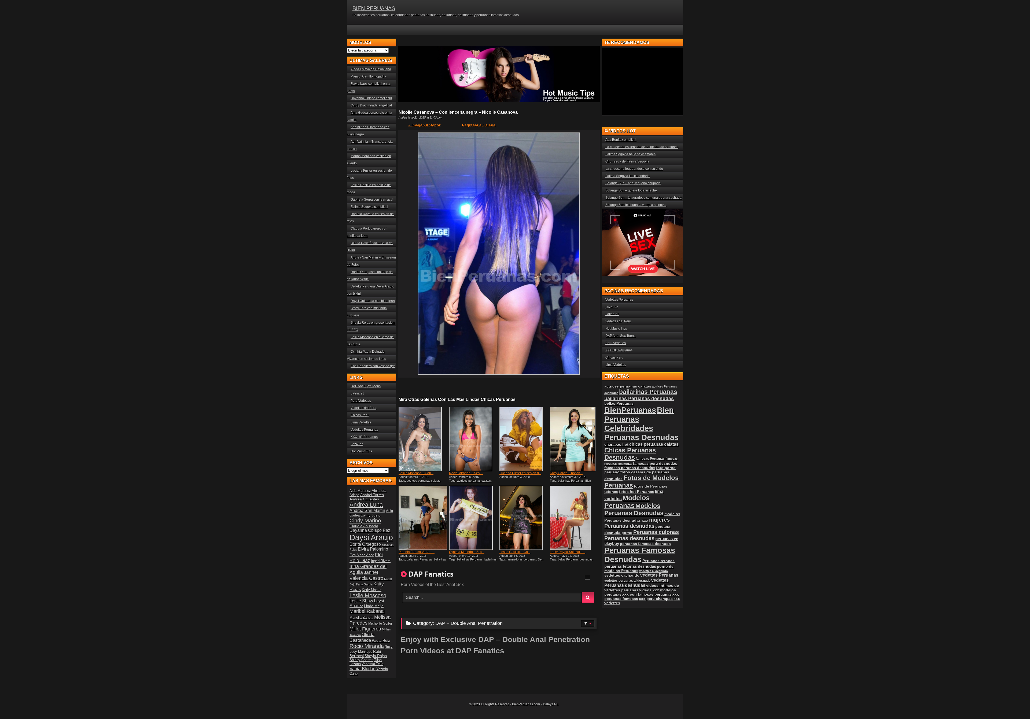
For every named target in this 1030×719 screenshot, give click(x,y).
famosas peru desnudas (655, 463)
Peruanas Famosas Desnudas (639, 555)
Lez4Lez (357, 444)
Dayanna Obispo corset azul (371, 98)
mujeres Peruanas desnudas (637, 523)
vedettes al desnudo (653, 571)
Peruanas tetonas (658, 561)
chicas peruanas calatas (654, 444)
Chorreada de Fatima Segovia (627, 161)
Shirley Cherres (361, 660)
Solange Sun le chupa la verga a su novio (635, 205)
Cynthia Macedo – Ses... (466, 552)
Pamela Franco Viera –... (417, 552)
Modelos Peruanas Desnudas (634, 509)
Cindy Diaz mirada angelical (371, 105)
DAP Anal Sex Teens (366, 386)
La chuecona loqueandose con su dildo (634, 169)
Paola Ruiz (381, 640)
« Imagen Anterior (424, 125)
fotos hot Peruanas (636, 491)
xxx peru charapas (656, 598)
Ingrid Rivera (381, 561)
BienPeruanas (630, 409)
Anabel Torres (372, 495)
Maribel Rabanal (367, 611)
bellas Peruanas (619, 403)
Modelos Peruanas (627, 501)
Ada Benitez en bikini (620, 140)
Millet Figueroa (365, 629)
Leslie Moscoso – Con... (416, 473)
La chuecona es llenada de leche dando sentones (641, 147)
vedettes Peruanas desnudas (636, 583)
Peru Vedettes (361, 401)
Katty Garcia (364, 584)
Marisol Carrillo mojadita (368, 76)
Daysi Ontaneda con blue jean (373, 301)
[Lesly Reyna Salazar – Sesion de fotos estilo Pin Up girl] (574, 518)
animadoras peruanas (521, 559)
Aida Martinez (360, 491)
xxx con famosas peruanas (647, 594)
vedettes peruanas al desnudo (627, 580)
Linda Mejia (374, 606)
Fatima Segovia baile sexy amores (630, 154)
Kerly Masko (371, 590)
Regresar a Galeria (478, 125)
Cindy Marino (365, 520)
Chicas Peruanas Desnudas (630, 454)
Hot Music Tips (361, 451)
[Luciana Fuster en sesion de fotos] (524, 439)
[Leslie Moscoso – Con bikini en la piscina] (423, 439)
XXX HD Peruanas (364, 437)
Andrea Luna (366, 504)
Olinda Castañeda (362, 637)
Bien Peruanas (639, 414)
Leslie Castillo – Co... (514, 552)
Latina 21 (357, 393)
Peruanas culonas (656, 532)
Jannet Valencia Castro (366, 575)
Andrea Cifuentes (364, 499)
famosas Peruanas (650, 458)
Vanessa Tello (372, 664)
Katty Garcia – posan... (566, 473)
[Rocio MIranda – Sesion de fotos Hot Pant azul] (473, 439)
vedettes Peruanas (659, 575)
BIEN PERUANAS (373, 8)
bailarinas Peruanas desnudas (422, 561)
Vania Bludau (363, 668)
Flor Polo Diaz (366, 557)
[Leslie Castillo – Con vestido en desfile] (524, 518)
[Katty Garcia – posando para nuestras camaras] (574, 439)
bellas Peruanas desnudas (575, 559)
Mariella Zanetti (361, 617)
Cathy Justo (370, 515)
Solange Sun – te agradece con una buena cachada (643, 198)
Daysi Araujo (371, 537)
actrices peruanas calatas (423, 480)
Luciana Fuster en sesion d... (520, 473)
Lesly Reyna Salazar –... (567, 552)
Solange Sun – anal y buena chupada (633, 183)
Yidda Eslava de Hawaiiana (371, 69)
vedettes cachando (621, 575)
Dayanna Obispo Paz (370, 530)
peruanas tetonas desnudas (630, 566)
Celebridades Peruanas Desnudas (641, 433)
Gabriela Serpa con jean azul (372, 199)
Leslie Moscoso (368, 595)
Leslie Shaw (361, 601)
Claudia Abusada (364, 526)
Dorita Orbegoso (365, 544)
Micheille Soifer (380, 623)
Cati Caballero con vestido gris (373, 366)
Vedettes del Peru (363, 408)
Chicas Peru (360, 415)
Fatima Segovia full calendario (627, 176)
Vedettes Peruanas (364, 430)
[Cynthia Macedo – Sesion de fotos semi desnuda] (473, 518)
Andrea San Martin (367, 510)
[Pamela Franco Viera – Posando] (423, 518)
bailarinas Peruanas (571, 480)
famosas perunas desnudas (629, 468)
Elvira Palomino (373, 549)
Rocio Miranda (367, 646)
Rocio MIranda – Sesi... (466, 473)
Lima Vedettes (361, 422)
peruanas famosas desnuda (645, 543)
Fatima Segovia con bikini (369, 207)
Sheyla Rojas (376, 656)
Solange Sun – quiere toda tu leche (631, 190)
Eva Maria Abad (362, 555)
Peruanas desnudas (629, 538)
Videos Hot (622, 131)
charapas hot (616, 444)
